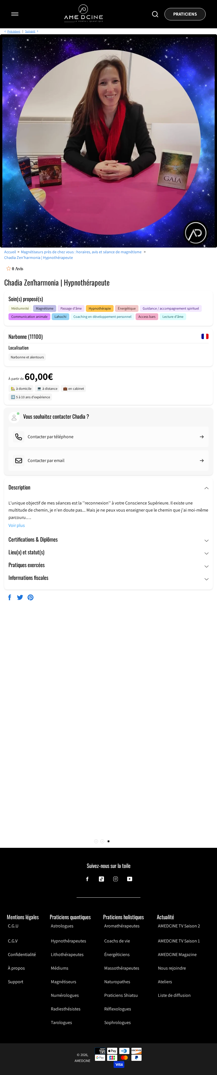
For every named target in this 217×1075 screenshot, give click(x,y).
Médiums (59, 968)
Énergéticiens (117, 954)
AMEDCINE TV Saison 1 (179, 941)
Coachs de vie (117, 941)
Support (15, 982)
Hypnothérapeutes (68, 941)
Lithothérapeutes (67, 954)
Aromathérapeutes (122, 926)
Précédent (13, 31)
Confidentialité (22, 954)
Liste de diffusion (174, 995)
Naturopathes (117, 982)
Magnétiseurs (63, 982)
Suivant (30, 31)
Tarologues (61, 1022)
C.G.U (13, 926)
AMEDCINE (82, 1060)
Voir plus (16, 525)
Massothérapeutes (121, 968)
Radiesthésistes (66, 1009)
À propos (16, 968)
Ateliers (165, 982)
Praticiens (185, 14)
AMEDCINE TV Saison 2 (179, 926)
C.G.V (13, 941)
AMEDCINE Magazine (177, 954)
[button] (96, 841)
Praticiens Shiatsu (121, 995)
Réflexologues (117, 1009)
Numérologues (65, 995)
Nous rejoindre (172, 968)
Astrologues (62, 926)
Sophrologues (117, 1022)
